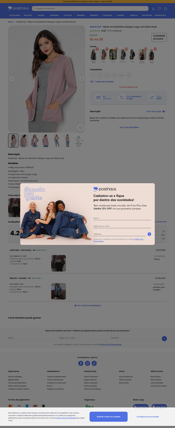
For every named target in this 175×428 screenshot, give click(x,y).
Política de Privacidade (65, 418)
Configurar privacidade (148, 416)
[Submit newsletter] (149, 234)
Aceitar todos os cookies (108, 416)
